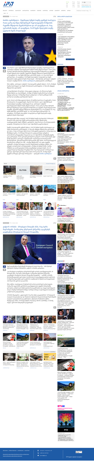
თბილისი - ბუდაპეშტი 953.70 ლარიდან (35, 194)
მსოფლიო (32, 10)
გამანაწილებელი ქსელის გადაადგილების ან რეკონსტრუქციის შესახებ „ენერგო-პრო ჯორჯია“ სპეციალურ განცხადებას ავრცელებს (64, 52)
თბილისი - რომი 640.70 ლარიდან (48, 194)
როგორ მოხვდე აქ (50, 163)
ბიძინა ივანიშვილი (28, 81)
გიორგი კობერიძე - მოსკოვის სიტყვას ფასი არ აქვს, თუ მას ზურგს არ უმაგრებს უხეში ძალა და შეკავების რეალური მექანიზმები (65, 81)
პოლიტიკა (11, 10)
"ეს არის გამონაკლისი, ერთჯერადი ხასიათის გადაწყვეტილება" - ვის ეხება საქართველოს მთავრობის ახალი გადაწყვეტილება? (48, 214)
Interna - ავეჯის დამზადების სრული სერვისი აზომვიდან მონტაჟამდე (9, 363)
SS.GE (5, 163)
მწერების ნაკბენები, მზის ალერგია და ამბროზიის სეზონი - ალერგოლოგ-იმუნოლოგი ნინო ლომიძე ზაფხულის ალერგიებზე (22, 365)
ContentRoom (52, 351)
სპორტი (51, 10)
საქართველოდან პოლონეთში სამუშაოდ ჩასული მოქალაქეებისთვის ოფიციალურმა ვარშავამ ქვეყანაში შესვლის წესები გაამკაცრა (49, 346)
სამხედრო (57, 10)
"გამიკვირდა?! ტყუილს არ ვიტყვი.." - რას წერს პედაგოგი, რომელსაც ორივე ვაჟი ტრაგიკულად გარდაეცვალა (36, 214)
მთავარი (5, 10)
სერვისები (20, 450)
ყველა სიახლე (69, 59)
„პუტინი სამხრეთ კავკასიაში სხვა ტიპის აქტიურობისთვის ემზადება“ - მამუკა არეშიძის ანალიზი (64, 197)
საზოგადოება (25, 10)
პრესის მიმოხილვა (63, 91)
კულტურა (63, 10)
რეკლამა (27, 450)
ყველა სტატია (70, 86)
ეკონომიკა (45, 10)
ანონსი (68, 10)
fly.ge (4, 199)
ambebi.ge (5, 330)
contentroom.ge (6, 367)
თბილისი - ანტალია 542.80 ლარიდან (9, 194)
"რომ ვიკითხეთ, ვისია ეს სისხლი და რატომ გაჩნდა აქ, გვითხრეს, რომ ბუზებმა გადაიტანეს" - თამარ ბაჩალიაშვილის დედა (22, 214)
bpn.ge (4, 347)
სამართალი (18, 10)
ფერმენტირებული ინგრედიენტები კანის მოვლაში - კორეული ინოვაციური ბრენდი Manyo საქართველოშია (48, 365)
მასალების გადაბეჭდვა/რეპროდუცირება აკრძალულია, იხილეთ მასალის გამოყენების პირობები (16, 455)
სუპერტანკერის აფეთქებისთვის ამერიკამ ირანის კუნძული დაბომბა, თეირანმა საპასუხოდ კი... (65, 159)
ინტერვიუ (60, 64)
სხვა (5, 13)
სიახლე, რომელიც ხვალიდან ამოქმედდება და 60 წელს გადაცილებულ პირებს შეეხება (9, 213)
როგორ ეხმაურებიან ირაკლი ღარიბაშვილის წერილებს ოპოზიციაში (35, 343)
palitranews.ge (33, 347)
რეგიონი (39, 10)
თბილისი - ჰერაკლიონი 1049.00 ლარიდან (22, 194)
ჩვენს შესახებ (12, 450)
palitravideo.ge (6, 217)
